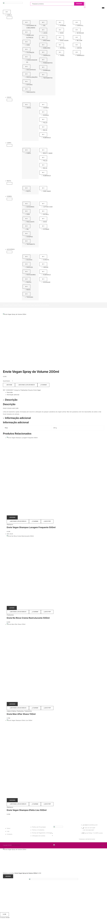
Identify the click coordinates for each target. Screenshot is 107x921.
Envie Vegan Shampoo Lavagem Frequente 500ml (31, 527)
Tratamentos (28, 711)
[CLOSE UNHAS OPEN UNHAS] (9, 100)
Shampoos (10, 524)
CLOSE (4, 914)
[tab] (55, 392)
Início (6, 305)
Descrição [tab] (11, 399)
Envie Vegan (37, 390)
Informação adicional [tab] (18, 417)
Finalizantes (22, 305)
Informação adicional (13, 394)
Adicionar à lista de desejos (27, 384)
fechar (8, 917)
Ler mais (12, 607)
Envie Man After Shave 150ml (21, 714)
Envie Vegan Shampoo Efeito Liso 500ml (27, 810)
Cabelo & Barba (11, 711)
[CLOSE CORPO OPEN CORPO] (9, 145)
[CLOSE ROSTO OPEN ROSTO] (9, 183)
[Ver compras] (84, 5)
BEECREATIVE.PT (16, 845)
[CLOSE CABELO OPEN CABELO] (9, 18)
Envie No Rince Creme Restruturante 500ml (28, 618)
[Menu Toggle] (7, 12)
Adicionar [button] (12, 517)
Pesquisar (79, 3)
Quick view (48, 521)
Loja (10, 305)
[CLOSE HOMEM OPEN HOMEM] (9, 199)
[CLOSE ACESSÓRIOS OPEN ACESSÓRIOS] (9, 252)
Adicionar (9, 384)
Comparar (44, 384)
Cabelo (15, 305)
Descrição (10, 392)
